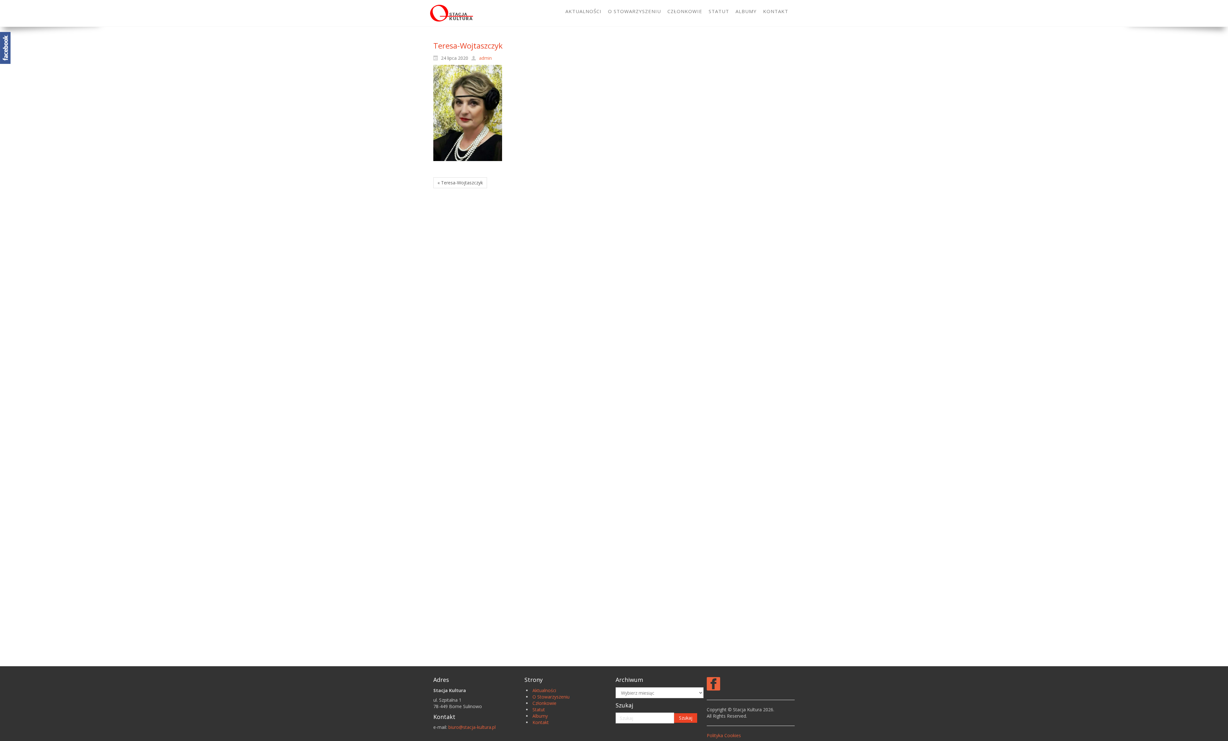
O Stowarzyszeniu (551, 697)
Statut (538, 709)
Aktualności (544, 690)
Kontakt (540, 722)
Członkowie (544, 703)
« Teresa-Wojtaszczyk (460, 183)
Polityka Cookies (724, 735)
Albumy (540, 716)
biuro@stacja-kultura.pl (472, 727)
